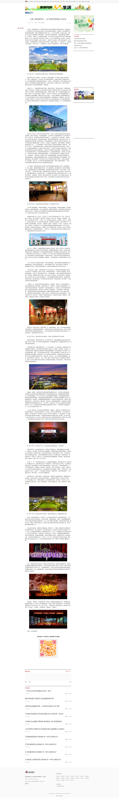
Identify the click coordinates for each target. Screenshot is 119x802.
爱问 (80, 1)
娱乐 (48, 1)
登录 (26, 681)
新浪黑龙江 (87, 778)
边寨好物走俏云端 (78, 45)
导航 (85, 1)
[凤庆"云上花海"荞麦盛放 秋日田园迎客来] (89, 91)
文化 (72, 1)
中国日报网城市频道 (60, 786)
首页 (29, 1)
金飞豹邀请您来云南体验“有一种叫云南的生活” (41, 752)
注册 (29, 681)
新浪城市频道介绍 (28, 776)
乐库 (50, 1)
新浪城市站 (30, 772)
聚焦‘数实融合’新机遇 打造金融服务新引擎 (39, 698)
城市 (34, 1)
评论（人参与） (42, 22)
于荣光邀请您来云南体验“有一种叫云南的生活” (41, 744)
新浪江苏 (82, 778)
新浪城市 (58, 776)
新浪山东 (67, 780)
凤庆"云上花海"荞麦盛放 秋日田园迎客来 (82, 43)
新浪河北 (67, 778)
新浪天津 (72, 776)
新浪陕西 (72, 778)
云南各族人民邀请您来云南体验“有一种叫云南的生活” (43, 759)
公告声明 (44, 776)
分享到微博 (21, 28)
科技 (58, 1)
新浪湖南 (62, 778)
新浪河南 (62, 776)
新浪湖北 (58, 778)
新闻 (32, 1)
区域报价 (26, 783)
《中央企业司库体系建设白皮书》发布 (38, 691)
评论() (66, 693)
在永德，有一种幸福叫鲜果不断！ (81, 47)
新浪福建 (87, 776)
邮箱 (83, 1)
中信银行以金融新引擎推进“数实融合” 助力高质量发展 (43, 721)
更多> (93, 89)
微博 (42, 1)
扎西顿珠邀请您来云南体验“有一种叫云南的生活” (41, 737)
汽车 (61, 1)
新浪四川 (82, 776)
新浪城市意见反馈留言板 (37, 776)
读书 (69, 1)
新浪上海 (67, 776)
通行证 (88, 1)
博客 (40, 1)
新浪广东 (77, 776)
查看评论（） (68, 671)
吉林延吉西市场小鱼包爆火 (80, 38)
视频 (45, 1)
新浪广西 (72, 780)
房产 (64, 1)
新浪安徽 (77, 778)
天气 (77, 1)
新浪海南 (62, 780)
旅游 (37, 1)
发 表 (70, 681)
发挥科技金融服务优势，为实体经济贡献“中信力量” (42, 706)
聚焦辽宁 (29, 13)
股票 (56, 1)
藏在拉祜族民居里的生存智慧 (80, 40)
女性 (66, 1)
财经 (53, 1)
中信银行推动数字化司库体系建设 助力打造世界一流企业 (44, 714)
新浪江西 (58, 780)
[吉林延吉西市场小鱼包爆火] (79, 91)
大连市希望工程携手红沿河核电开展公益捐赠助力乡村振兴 (44, 729)
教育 (75, 1)
